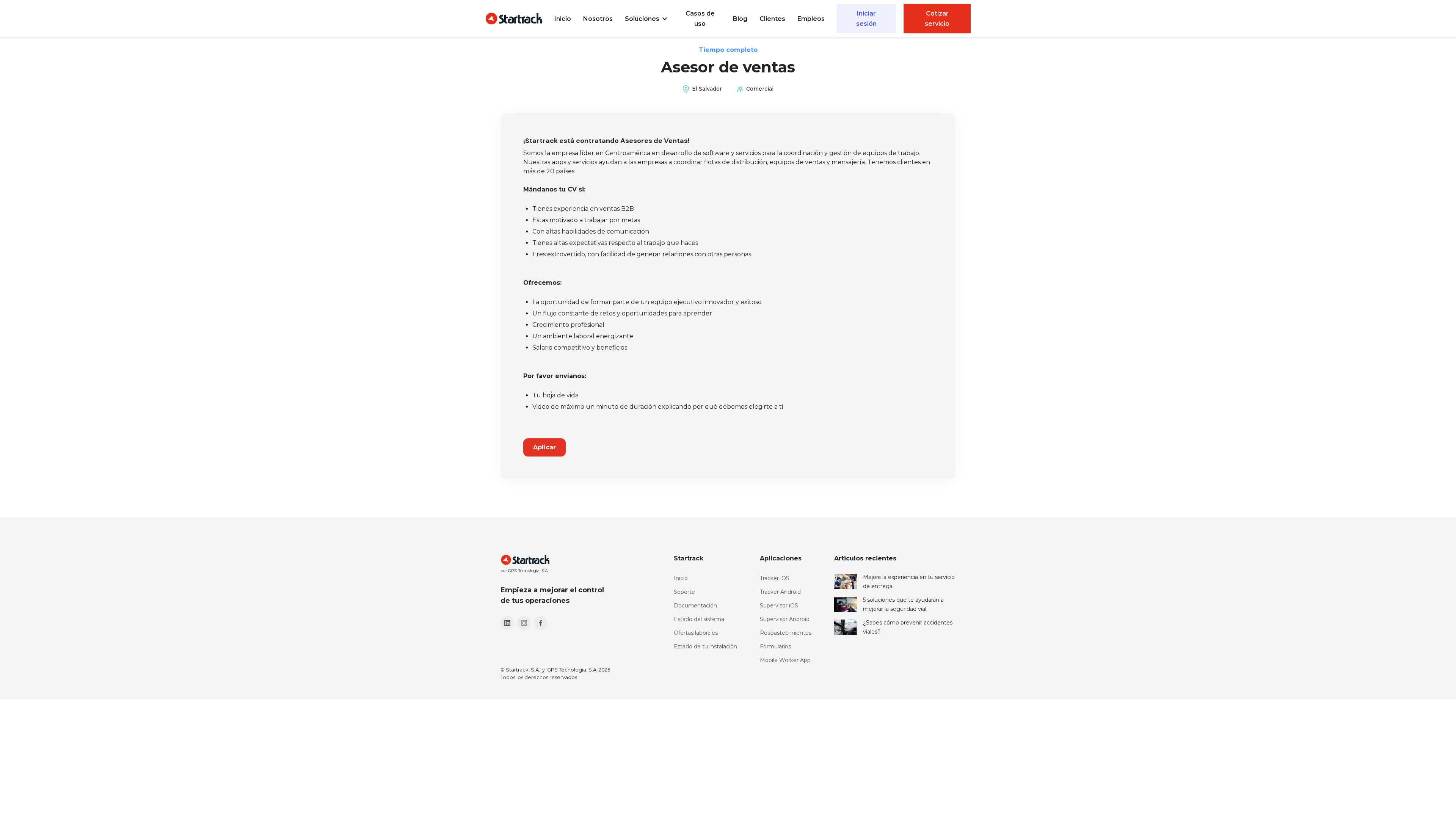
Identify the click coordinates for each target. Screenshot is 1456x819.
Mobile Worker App (785, 660)
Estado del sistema (699, 619)
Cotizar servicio (937, 18)
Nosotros (598, 18)
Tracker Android (780, 591)
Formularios (775, 646)
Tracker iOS (774, 578)
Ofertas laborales (696, 632)
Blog (740, 18)
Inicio (562, 18)
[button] (646, 18)
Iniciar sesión (866, 18)
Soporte (684, 591)
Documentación (695, 605)
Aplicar (544, 447)
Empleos (811, 18)
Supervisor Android (785, 619)
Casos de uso (700, 18)
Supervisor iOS (779, 605)
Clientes (772, 18)
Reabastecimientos (785, 632)
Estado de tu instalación (705, 646)
